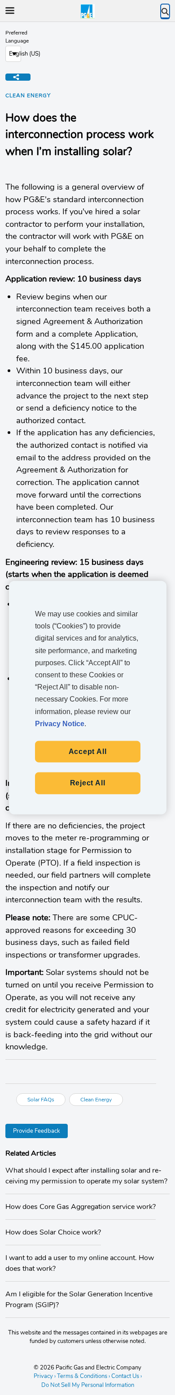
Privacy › (45, 1376)
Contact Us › (126, 1376)
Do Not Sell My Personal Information (87, 1385)
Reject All (87, 783)
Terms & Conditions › (83, 1376)
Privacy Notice (59, 723)
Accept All (88, 751)
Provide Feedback (36, 1131)
